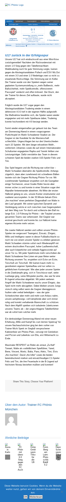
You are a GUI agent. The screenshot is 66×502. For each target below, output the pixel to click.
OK (25, 496)
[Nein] (61, 491)
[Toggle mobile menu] (59, 5)
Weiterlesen (36, 496)
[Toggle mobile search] (53, 5)
